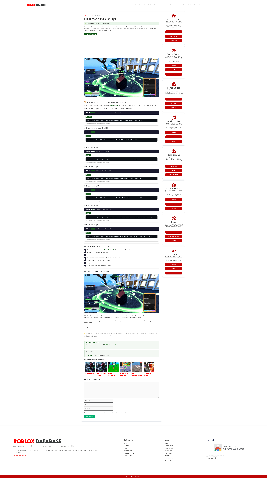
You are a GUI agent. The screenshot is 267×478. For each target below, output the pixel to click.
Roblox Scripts (137, 5)
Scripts (91, 15)
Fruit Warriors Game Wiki (110, 345)
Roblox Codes (158, 5)
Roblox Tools (198, 5)
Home (129, 5)
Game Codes (148, 5)
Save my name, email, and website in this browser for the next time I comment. (108, 412)
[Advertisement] (121, 47)
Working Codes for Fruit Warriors (94, 345)
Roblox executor (114, 105)
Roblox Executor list (109, 250)
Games (179, 5)
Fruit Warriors (90, 355)
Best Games (171, 5)
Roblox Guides (187, 5)
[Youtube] (20, 455)
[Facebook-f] (14, 455)
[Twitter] (17, 455)
